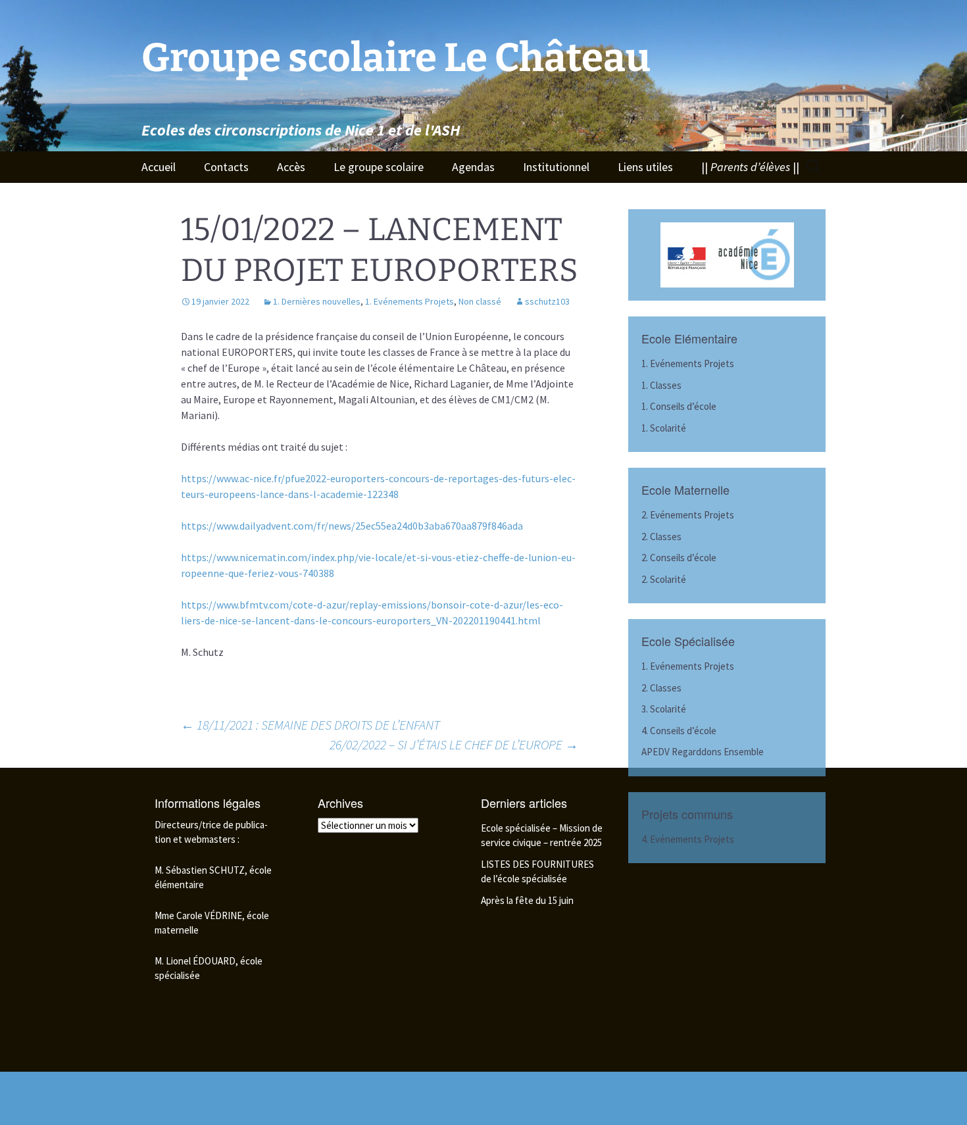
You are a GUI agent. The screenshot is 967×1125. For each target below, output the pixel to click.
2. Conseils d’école (678, 557)
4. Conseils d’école (678, 730)
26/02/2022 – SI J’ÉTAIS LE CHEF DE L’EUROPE (454, 744)
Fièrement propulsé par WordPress (211, 1098)
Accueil (158, 166)
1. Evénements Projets (409, 301)
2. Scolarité (663, 579)
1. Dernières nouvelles (316, 301)
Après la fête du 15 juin (527, 900)
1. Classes (661, 385)
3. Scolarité (663, 709)
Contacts (226, 166)
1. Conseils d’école (678, 406)
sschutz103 (547, 301)
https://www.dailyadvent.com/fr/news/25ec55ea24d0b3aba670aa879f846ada (352, 525)
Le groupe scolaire (379, 166)
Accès (291, 166)
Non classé (480, 301)
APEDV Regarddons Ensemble (702, 751)
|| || (750, 166)
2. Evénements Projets (687, 515)
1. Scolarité (663, 428)
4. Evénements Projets (687, 839)
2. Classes (661, 536)
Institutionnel (556, 166)
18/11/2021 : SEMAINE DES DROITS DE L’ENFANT (310, 724)
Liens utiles (645, 166)
